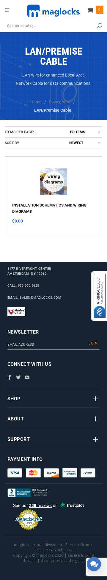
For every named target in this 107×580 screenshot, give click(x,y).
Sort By (12, 143)
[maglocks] (53, 10)
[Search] (94, 26)
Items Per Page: (19, 132)
